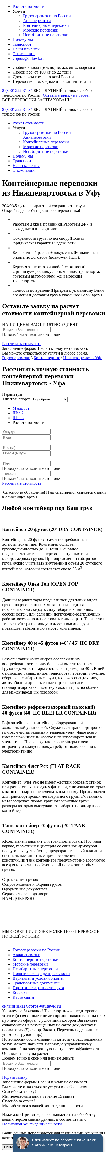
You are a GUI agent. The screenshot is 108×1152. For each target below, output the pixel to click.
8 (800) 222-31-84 (17, 90)
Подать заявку (15, 1077)
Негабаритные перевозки (45, 35)
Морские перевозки (40, 30)
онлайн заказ (13, 1006)
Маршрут (21, 408)
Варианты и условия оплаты (38, 978)
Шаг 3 (18, 417)
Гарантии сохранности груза (38, 988)
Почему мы (23, 39)
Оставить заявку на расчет (66, 95)
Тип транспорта (16, 399)
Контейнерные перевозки (46, 25)
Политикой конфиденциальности (32, 1124)
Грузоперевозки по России (47, 16)
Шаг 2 (18, 413)
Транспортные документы (36, 983)
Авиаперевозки (37, 20)
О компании (24, 53)
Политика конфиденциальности (41, 973)
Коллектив (22, 992)
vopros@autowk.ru (29, 58)
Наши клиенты (26, 49)
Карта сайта (23, 997)
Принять (10, 1147)
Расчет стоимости (28, 6)
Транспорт (22, 44)
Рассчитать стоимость (21, 343)
